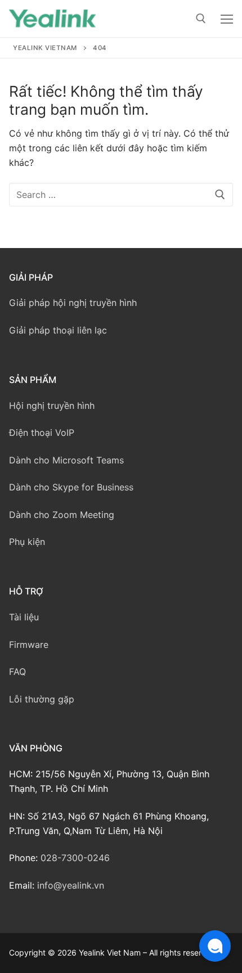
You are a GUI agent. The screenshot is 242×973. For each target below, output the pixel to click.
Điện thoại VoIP (41, 432)
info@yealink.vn (70, 885)
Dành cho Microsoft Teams (66, 460)
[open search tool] (201, 18)
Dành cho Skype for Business (71, 487)
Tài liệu (24, 617)
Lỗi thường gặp (41, 699)
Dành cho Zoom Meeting (61, 514)
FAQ (17, 671)
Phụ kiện (27, 541)
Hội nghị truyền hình (52, 405)
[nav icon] (227, 18)
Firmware (28, 644)
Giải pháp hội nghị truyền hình (73, 302)
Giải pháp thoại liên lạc (58, 330)
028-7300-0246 (75, 857)
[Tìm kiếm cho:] (121, 194)
